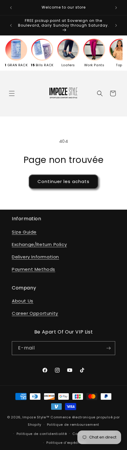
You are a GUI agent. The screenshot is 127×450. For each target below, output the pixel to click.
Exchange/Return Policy (39, 244)
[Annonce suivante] (116, 7)
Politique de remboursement (73, 424)
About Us (22, 301)
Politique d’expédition (66, 442)
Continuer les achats (63, 181)
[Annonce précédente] (10, 7)
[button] (11, 93)
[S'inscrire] (108, 348)
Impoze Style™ (35, 417)
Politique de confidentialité (42, 433)
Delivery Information (35, 257)
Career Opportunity (35, 313)
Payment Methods (33, 269)
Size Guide (24, 232)
